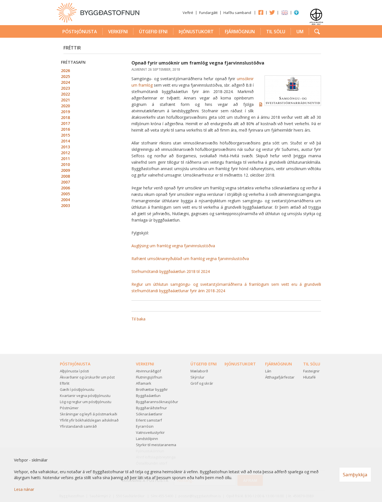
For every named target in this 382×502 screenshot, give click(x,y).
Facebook (260, 12)
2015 (65, 135)
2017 (65, 123)
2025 (65, 76)
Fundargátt (208, 12)
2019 (65, 111)
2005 (65, 193)
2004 (65, 199)
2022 (65, 94)
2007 (65, 182)
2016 (65, 129)
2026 (65, 70)
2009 (65, 170)
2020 (65, 105)
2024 (65, 82)
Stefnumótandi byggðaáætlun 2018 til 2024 (170, 271)
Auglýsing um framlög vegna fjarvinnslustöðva (173, 245)
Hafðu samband (237, 12)
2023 (65, 88)
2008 (65, 176)
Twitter (272, 12)
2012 (65, 152)
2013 (65, 146)
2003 (65, 205)
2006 (65, 188)
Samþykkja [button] (355, 474)
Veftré (188, 12)
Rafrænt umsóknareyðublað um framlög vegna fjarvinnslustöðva (190, 258)
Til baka (138, 319)
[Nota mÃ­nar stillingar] (296, 13)
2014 (65, 141)
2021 (65, 100)
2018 (65, 117)
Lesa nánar (24, 489)
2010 (65, 164)
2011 (65, 158)
